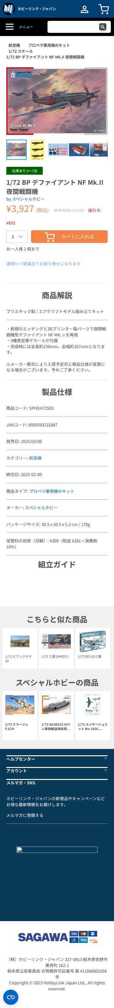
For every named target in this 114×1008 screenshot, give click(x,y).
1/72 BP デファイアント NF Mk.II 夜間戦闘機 (45, 56)
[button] (96, 74)
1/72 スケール (21, 51)
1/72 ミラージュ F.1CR (16, 726)
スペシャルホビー (28, 199)
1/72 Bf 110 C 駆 (89, 656)
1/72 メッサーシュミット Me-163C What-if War (93, 726)
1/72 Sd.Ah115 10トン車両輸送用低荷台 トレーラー (56, 726)
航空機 (14, 45)
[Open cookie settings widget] (10, 997)
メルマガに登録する (24, 815)
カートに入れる (77, 236)
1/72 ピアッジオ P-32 (18, 658)
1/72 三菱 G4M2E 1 (55, 656)
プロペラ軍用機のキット (49, 45)
